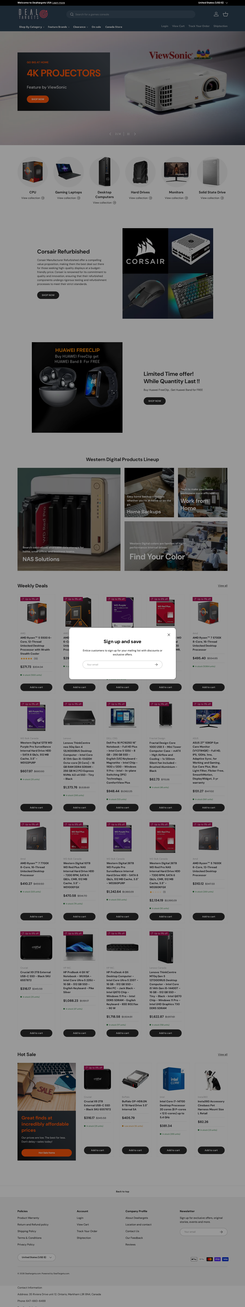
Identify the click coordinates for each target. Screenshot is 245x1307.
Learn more (58, 2)
